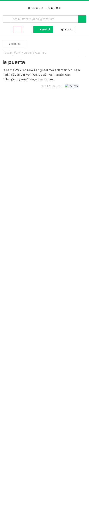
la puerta (14, 62)
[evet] (82, 52)
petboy (74, 86)
